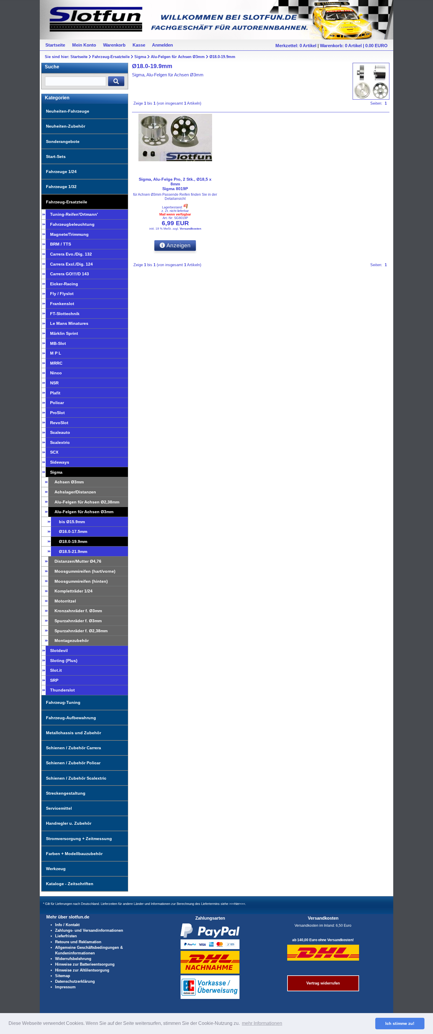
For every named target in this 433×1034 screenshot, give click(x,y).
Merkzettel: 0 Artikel (295, 45)
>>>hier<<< (237, 903)
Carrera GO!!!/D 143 (69, 273)
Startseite (78, 57)
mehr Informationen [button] (262, 1023)
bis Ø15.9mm (72, 521)
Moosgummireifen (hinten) (81, 581)
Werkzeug (56, 868)
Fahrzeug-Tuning (63, 702)
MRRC (56, 363)
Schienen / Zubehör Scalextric (76, 778)
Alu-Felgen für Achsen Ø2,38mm (86, 502)
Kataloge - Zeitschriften (69, 883)
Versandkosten (190, 228)
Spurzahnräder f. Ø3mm (78, 620)
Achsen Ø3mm (69, 482)
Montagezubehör (71, 640)
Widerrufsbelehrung (73, 958)
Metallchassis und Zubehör (73, 732)
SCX (54, 452)
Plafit (55, 393)
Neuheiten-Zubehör (65, 126)
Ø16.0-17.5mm (73, 531)
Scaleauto (60, 432)
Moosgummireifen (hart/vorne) (84, 571)
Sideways (59, 462)
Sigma (140, 57)
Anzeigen (178, 245)
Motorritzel (65, 601)
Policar (57, 402)
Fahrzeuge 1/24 (61, 171)
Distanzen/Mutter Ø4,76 (77, 561)
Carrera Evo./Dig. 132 (71, 254)
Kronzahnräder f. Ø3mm (78, 610)
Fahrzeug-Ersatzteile (111, 57)
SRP (54, 680)
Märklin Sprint (64, 333)
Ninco (56, 373)
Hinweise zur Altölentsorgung (82, 970)
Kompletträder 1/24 (73, 591)
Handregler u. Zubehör (68, 823)
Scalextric (60, 442)
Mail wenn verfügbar (175, 214)
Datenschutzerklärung (75, 981)
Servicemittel (59, 808)
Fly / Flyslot (62, 293)
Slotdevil (59, 650)
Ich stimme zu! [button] (399, 1023)
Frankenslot (62, 303)
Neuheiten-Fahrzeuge (67, 111)
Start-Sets (56, 156)
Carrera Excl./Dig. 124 (71, 264)
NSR (54, 383)
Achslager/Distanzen (75, 492)
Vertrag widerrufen (323, 983)
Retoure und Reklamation (78, 942)
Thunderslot (62, 690)
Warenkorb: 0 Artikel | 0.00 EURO (354, 45)
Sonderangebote (63, 141)
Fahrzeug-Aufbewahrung (71, 717)
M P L (55, 353)
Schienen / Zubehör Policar (73, 762)
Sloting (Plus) (63, 660)
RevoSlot (59, 422)
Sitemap (62, 976)
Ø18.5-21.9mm (73, 551)
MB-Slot (58, 343)
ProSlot (57, 412)
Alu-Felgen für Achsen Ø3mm (178, 57)
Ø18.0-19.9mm (222, 57)
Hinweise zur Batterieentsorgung (85, 964)
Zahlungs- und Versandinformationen (89, 930)
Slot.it (56, 670)
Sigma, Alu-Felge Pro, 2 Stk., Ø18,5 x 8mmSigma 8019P (175, 184)
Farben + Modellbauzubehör (74, 853)
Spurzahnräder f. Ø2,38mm (81, 630)
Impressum (65, 987)
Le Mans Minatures (69, 323)
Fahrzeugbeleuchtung (72, 224)
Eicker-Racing (64, 283)
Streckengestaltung (65, 793)
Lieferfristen (66, 936)
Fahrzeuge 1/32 (61, 186)
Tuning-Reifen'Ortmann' (74, 214)
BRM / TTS (60, 244)
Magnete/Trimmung (69, 234)
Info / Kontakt (67, 925)
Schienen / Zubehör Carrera (73, 747)
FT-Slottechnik (65, 313)
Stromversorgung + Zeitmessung (79, 838)
